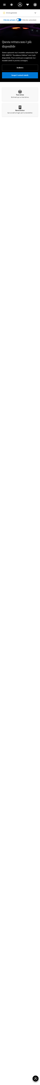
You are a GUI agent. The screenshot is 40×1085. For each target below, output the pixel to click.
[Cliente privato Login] (35, 4)
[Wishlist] (27, 4)
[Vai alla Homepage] (20, 4)
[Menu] (4, 5)
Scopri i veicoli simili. (20, 75)
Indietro (20, 68)
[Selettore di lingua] (11, 4)
